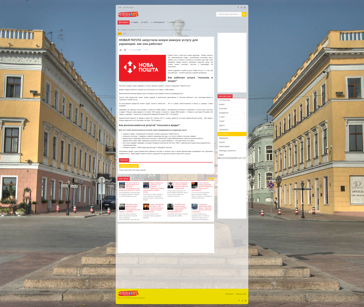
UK (119, 33)
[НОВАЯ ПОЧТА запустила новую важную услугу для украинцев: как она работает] (142, 68)
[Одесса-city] (128, 14)
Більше (211, 178)
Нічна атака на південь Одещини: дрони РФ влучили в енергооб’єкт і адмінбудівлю (202, 186)
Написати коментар (129, 166)
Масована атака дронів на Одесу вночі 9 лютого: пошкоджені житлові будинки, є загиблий (129, 208)
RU (124, 33)
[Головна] (119, 30)
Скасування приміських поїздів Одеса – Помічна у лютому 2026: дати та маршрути (201, 208)
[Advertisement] (166, 238)
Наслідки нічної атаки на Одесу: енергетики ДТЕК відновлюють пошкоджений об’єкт (176, 208)
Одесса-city (121, 298)
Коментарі (124, 160)
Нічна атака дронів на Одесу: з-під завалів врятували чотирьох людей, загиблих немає (153, 208)
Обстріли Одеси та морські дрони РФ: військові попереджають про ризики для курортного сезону (129, 186)
